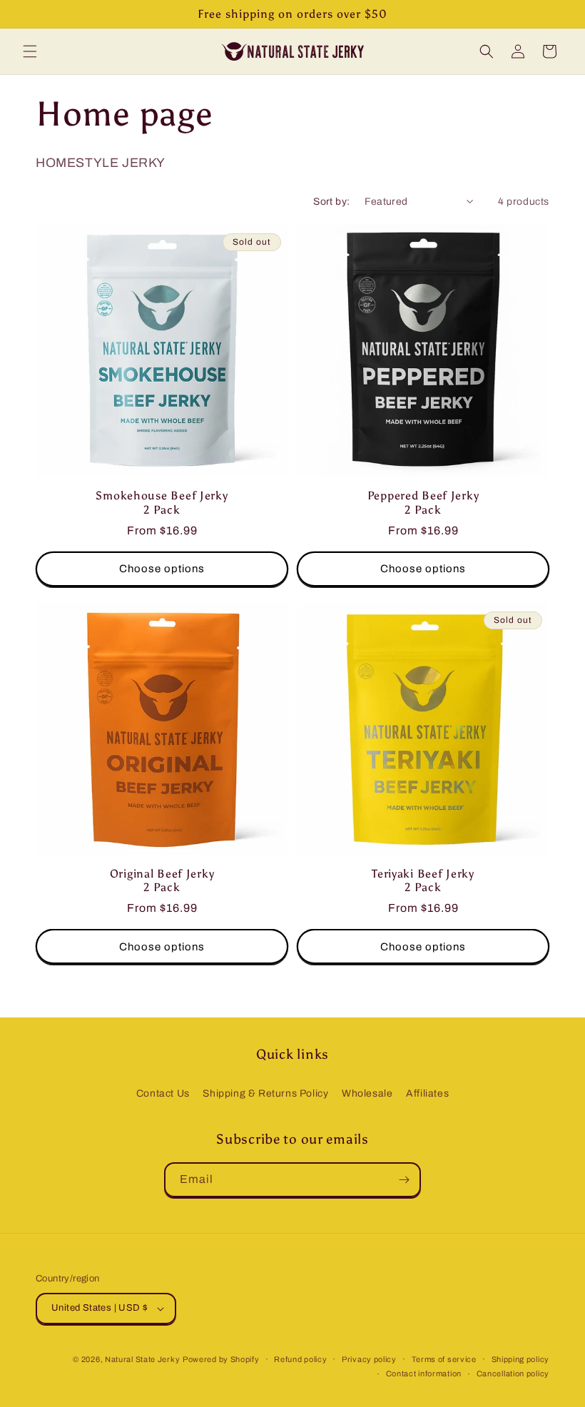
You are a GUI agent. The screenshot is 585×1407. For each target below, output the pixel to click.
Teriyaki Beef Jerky (423, 873)
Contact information (424, 1373)
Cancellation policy (513, 1373)
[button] (30, 51)
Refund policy (300, 1359)
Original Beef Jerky (162, 873)
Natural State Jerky (142, 1359)
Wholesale (367, 1093)
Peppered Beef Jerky (423, 495)
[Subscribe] (403, 1179)
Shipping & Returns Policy (265, 1093)
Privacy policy (369, 1359)
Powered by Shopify (221, 1359)
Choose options (162, 568)
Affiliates (427, 1093)
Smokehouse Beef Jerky (162, 495)
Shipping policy (521, 1359)
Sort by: (331, 201)
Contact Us (163, 1093)
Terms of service (444, 1359)
